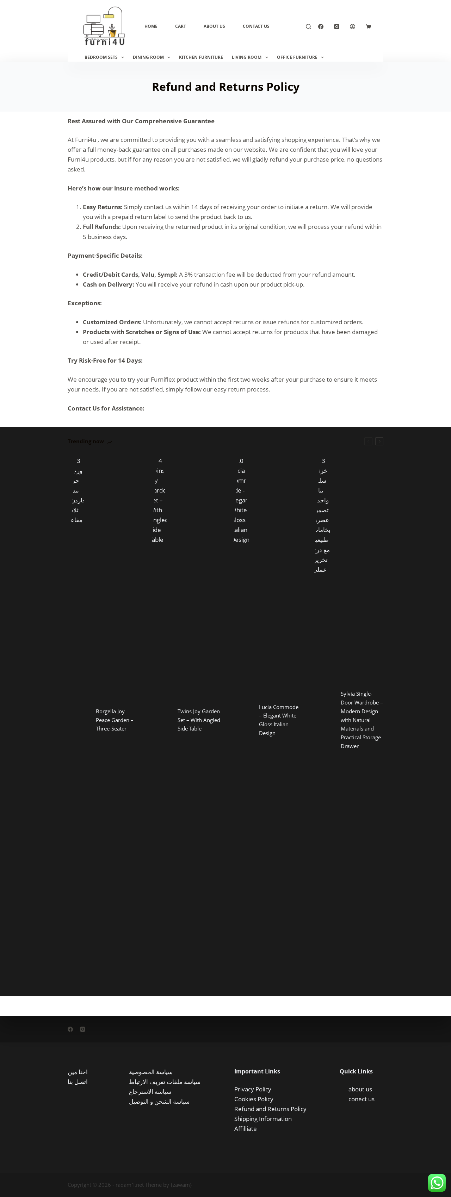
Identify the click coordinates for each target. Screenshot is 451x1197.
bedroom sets (101, 57)
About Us (214, 26)
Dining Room (148, 57)
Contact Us (256, 26)
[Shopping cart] (368, 26)
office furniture (297, 57)
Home (150, 26)
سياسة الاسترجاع (150, 1092)
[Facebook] (320, 26)
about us (360, 1089)
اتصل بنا (78, 1082)
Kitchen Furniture (201, 57)
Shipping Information (263, 1119)
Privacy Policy (252, 1089)
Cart (180, 26)
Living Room (246, 57)
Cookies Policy (253, 1099)
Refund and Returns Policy (270, 1109)
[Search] (308, 26)
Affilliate (245, 1128)
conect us (361, 1099)
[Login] (352, 26)
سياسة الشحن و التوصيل (159, 1101)
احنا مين (78, 1072)
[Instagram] (336, 26)
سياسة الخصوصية (151, 1072)
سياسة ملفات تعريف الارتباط (164, 1082)
